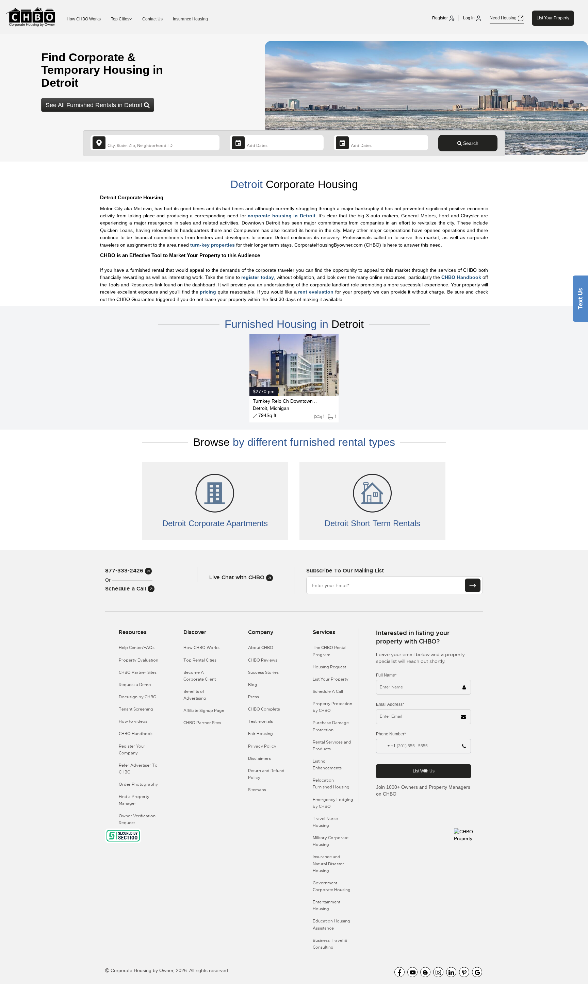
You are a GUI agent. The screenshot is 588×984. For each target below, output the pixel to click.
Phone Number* (391, 734)
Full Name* (386, 675)
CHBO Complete (264, 709)
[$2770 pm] (294, 364)
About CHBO (260, 647)
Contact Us (152, 19)
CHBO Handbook (461, 277)
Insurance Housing (190, 19)
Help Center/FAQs (136, 647)
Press (253, 697)
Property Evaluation (138, 660)
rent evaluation (315, 292)
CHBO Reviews (262, 660)
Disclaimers (259, 758)
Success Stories (263, 672)
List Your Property (553, 18)
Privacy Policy (262, 746)
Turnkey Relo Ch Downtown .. (285, 401)
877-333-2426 (125, 570)
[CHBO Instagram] (438, 972)
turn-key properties (212, 245)
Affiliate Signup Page (203, 710)
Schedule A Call (328, 691)
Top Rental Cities (199, 660)
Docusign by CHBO (138, 697)
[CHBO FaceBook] (399, 972)
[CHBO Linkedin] (451, 972)
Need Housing (504, 18)
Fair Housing (260, 733)
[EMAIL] (472, 585)
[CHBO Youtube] (412, 972)
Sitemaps (257, 790)
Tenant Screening (136, 709)
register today (257, 277)
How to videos (133, 721)
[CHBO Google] (477, 972)
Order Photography (138, 784)
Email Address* (390, 704)
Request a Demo (135, 684)
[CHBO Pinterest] (464, 972)
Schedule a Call (126, 588)
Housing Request (329, 667)
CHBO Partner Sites (138, 672)
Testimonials (260, 721)
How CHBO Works (84, 19)
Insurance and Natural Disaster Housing (328, 863)
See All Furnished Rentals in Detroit (95, 105)
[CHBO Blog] (425, 972)
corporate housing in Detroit (281, 215)
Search (470, 143)
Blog (252, 684)
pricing (208, 292)
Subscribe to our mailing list (345, 570)
